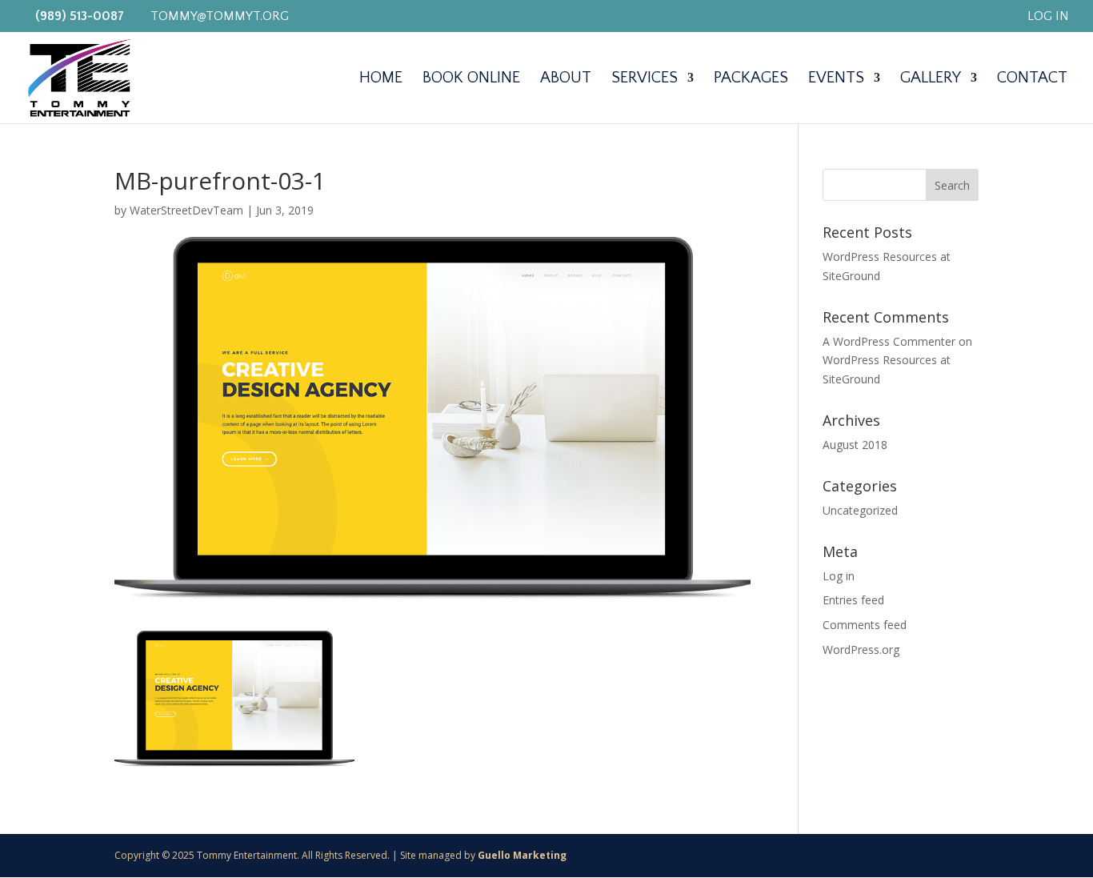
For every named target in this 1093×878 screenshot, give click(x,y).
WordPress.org (861, 649)
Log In (1048, 16)
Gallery (930, 79)
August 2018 (855, 444)
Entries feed (853, 599)
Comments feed (865, 624)
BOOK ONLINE (471, 79)
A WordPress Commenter (889, 341)
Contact (1032, 79)
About (565, 79)
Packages (751, 79)
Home (380, 79)
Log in (839, 575)
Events (836, 79)
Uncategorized (860, 510)
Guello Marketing (522, 855)
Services (644, 79)
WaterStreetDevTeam (186, 210)
